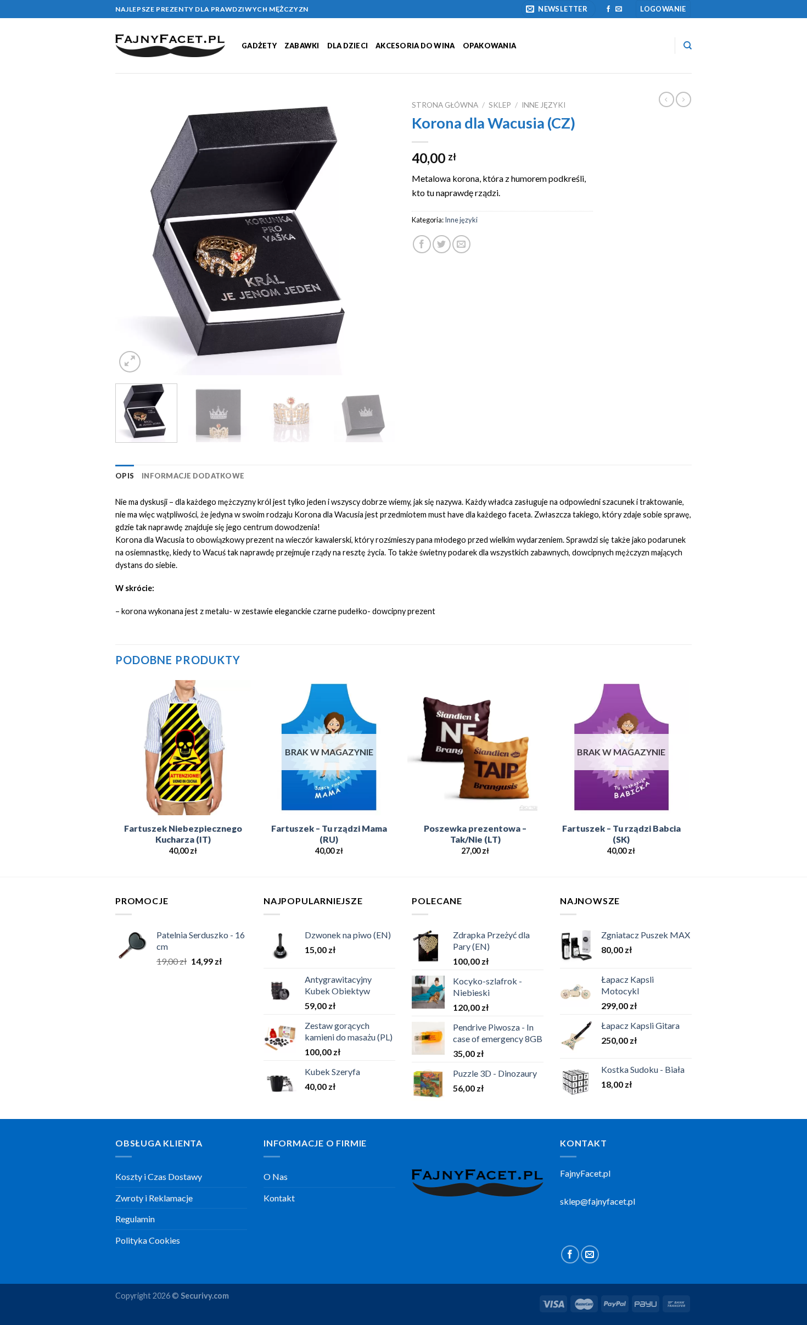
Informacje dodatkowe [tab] (193, 475)
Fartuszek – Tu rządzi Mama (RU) (329, 834)
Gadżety (259, 45)
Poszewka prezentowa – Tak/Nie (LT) (475, 834)
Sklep (500, 105)
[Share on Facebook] (422, 244)
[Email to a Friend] (461, 244)
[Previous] (134, 235)
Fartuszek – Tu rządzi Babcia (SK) (621, 834)
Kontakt (279, 1198)
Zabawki (302, 45)
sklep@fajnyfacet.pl (597, 1201)
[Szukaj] (687, 45)
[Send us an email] (618, 9)
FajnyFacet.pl (585, 1173)
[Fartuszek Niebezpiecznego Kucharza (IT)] (183, 748)
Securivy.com (205, 1295)
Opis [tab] (124, 475)
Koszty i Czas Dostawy (158, 1176)
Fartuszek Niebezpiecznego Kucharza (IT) (183, 834)
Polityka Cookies (147, 1240)
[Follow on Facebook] (608, 9)
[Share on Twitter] (442, 244)
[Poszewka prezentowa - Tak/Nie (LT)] (475, 748)
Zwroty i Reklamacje (154, 1198)
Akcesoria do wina (415, 45)
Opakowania (490, 45)
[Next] (376, 235)
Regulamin (135, 1218)
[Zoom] (130, 361)
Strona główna (445, 105)
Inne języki (543, 105)
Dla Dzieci (347, 45)
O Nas (276, 1176)
